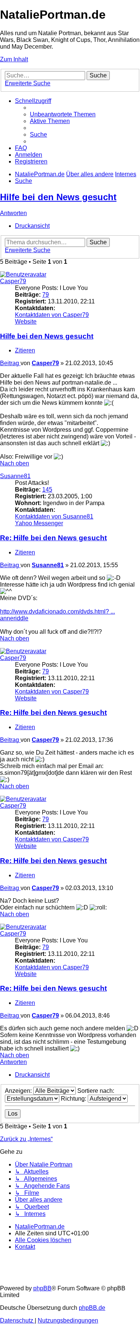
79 (45, 294)
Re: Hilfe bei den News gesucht (53, 538)
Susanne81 (15, 476)
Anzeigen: (19, 1091)
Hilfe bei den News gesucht (58, 197)
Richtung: (74, 1098)
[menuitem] (63, 114)
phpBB (42, 1288)
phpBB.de (92, 1308)
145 (47, 489)
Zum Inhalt (14, 59)
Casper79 (13, 281)
